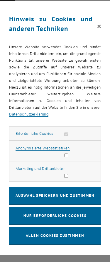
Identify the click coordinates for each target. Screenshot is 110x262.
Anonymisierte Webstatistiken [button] (43, 148)
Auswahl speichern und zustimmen (55, 195)
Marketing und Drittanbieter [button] (40, 168)
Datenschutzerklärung (28, 114)
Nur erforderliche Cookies (55, 215)
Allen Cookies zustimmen (55, 235)
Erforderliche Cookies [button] (35, 133)
